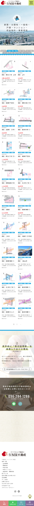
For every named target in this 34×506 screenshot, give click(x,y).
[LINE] (14, 405)
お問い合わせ (5, 481)
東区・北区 (21, 51)
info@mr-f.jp (6, 485)
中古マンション (7, 469)
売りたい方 (5, 473)
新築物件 (5, 465)
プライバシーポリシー (8, 487)
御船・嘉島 (13, 53)
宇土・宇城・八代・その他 (24, 53)
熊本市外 (3, 51)
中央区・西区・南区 (12, 51)
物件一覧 (4, 461)
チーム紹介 (5, 479)
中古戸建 (5, 467)
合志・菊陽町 (30, 51)
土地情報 (5, 463)
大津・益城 (6, 53)
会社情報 (4, 477)
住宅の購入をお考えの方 (9, 475)
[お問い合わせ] (20, 405)
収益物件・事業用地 (8, 471)
